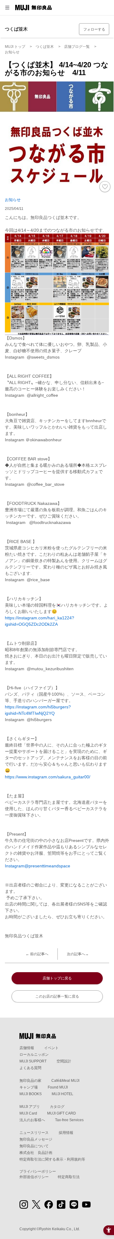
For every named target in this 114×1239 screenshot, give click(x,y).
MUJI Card (28, 1113)
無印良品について (34, 1146)
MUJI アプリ (29, 1107)
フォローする (94, 29)
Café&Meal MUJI (65, 1080)
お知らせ (13, 199)
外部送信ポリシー (34, 1177)
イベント (51, 1048)
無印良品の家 (30, 1080)
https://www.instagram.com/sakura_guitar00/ (47, 776)
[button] (7, 7)
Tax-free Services (69, 1120)
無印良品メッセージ (35, 1139)
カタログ (57, 1107)
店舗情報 (26, 1048)
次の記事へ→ (78, 954)
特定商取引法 (69, 1177)
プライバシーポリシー (37, 1171)
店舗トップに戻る (57, 978)
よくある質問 (30, 1068)
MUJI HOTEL (62, 1094)
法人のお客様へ (32, 1120)
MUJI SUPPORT (33, 1061)
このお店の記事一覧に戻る (57, 996)
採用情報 (66, 1133)
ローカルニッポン (34, 1054)
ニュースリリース (34, 1133)
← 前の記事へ (37, 954)
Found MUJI (58, 1087)
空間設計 (64, 1061)
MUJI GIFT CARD (61, 1113)
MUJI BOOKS (30, 1094)
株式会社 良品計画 (35, 1153)
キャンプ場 (28, 1087)
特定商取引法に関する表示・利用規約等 (52, 1159)
